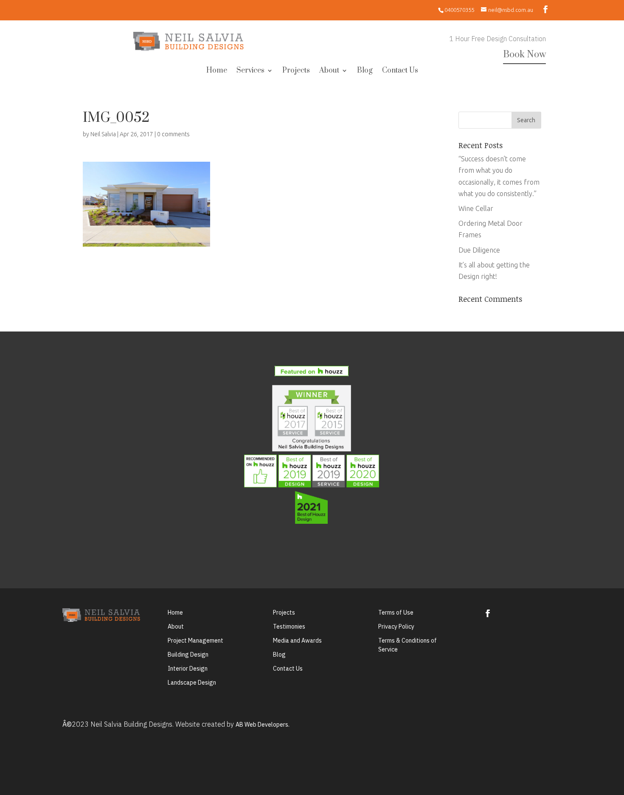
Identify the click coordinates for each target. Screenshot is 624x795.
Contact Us (400, 71)
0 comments (173, 134)
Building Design (188, 654)
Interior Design (188, 668)
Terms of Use (395, 612)
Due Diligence (479, 250)
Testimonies (289, 626)
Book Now (524, 54)
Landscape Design (192, 682)
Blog (365, 71)
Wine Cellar (475, 208)
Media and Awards (297, 640)
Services (250, 71)
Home (216, 71)
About (329, 71)
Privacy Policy (396, 626)
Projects (296, 71)
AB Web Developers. (263, 724)
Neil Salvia (103, 134)
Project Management (195, 640)
